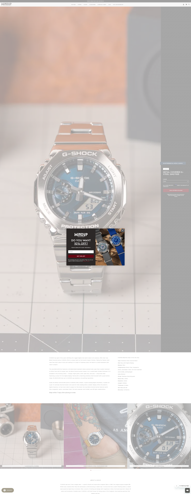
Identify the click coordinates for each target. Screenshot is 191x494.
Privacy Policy (86, 261)
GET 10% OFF (81, 256)
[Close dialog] (122, 230)
